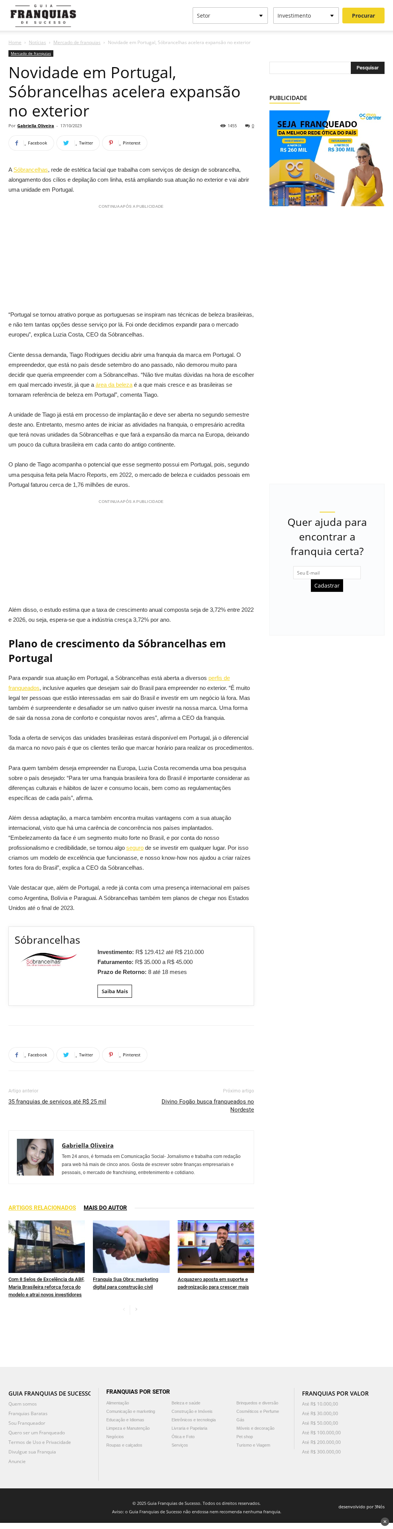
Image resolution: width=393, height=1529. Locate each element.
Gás (240, 1419)
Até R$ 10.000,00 (320, 1404)
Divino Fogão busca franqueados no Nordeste (208, 1105)
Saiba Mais (115, 991)
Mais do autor (105, 1207)
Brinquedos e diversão (257, 1403)
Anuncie (17, 1461)
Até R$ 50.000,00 (320, 1423)
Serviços (180, 1445)
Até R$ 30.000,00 (320, 1413)
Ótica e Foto (183, 1436)
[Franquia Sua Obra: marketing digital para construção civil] (131, 1246)
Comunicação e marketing (130, 1411)
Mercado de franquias (77, 42)
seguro (135, 847)
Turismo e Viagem (253, 1445)
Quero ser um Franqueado (36, 1432)
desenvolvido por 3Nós (362, 1506)
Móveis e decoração (255, 1428)
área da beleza (114, 384)
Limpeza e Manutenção (128, 1428)
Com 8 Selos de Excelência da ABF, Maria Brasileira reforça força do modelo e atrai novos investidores (46, 1286)
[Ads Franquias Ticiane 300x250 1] (326, 157)
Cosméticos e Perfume (257, 1411)
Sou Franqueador (26, 1423)
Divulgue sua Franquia (32, 1452)
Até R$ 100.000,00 (321, 1432)
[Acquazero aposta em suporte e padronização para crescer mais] (216, 1246)
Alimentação (117, 1403)
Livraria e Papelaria (189, 1428)
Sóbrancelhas (30, 169)
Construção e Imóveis (192, 1411)
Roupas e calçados (124, 1445)
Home (14, 42)
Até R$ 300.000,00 (321, 1452)
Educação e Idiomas (125, 1419)
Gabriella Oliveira (35, 125)
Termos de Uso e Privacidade (39, 1442)
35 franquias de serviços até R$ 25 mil (57, 1101)
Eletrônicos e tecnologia (194, 1419)
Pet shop (244, 1436)
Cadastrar (327, 585)
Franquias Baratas (28, 1413)
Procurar (363, 15)
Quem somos (22, 1404)
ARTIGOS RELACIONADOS (42, 1207)
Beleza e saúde (186, 1403)
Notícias (37, 42)
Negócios (115, 1436)
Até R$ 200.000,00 (321, 1442)
